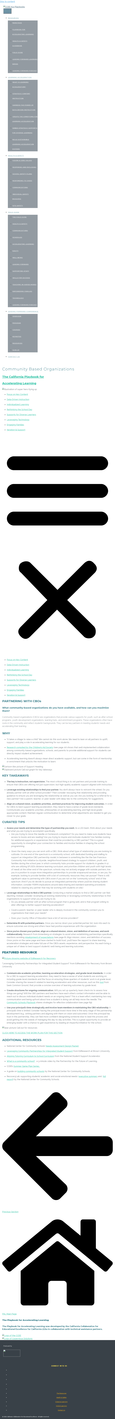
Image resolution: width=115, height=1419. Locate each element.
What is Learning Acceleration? (20, 84)
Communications (20, 187)
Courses (16, 330)
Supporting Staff (21, 271)
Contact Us (14, 357)
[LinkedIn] (61, 1388)
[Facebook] (61, 1369)
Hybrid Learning (61, 1406)
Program (17, 323)
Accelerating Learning (23, 244)
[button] (57, 544)
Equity (16, 251)
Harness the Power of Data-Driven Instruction (23, 107)
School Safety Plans (22, 174)
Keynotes (17, 336)
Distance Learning (61, 1402)
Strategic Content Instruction (21, 96)
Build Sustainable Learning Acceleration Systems (23, 144)
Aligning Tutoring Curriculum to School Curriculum (30, 1056)
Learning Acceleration (20, 77)
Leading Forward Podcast (25, 71)
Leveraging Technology (18, 419)
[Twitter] (61, 1374)
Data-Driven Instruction (18, 399)
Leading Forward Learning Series (25, 61)
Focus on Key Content (17, 394)
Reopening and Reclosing (24, 167)
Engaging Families (15, 425)
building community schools (30, 1071)
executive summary (88, 1076)
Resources (13, 18)
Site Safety (18, 205)
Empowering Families (22, 291)
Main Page (17, 23)
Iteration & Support (16, 430)
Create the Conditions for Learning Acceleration (25, 119)
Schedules (17, 237)
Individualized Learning (18, 404)
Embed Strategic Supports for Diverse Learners (24, 130)
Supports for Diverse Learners (21, 414)
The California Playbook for (23, 377)
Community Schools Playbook (21, 1002)
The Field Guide (20, 217)
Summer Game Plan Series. (27, 1066)
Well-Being (18, 257)
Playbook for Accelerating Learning (23, 32)
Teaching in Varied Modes (24, 284)
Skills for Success (21, 278)
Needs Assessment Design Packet (62, 1046)
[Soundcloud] (61, 1383)
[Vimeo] (61, 1378)
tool (102, 982)
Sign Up (16, 350)
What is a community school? (21, 1061)
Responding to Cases (22, 180)
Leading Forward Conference (23, 311)
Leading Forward (21, 264)
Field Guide (18, 52)
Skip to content (7, 1)
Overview (17, 316)
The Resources (61, 1393)
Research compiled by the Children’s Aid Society (30, 747)
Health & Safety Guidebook (19, 43)
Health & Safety (16, 156)
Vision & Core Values (22, 160)
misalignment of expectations (39, 937)
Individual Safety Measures (20, 196)
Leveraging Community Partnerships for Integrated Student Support (40, 1051)
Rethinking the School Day (19, 409)
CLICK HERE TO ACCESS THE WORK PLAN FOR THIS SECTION (32, 1033)
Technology (18, 298)
